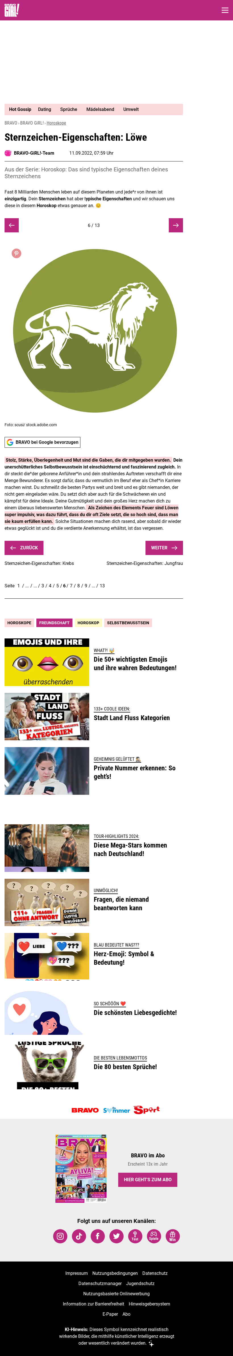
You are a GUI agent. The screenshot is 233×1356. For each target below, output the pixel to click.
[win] (173, 1236)
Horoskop (88, 623)
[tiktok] (79, 1236)
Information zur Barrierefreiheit (93, 1304)
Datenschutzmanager (100, 1283)
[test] (135, 1236)
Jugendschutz (140, 1283)
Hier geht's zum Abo (148, 1179)
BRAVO (11, 123)
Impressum (76, 1273)
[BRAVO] (85, 1110)
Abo (126, 1314)
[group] (91, 109)
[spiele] (154, 1236)
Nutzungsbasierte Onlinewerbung (116, 1293)
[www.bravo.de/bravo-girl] (12, 10)
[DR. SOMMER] (116, 1110)
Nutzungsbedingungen (115, 1273)
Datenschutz (155, 1273)
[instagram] (60, 1236)
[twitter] (116, 1236)
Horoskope (56, 123)
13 (102, 585)
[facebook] (98, 1236)
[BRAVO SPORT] (148, 1110)
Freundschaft (54, 623)
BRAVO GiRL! (32, 123)
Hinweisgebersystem (149, 1304)
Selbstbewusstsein (128, 623)
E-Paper (110, 1314)
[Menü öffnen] (225, 10)
